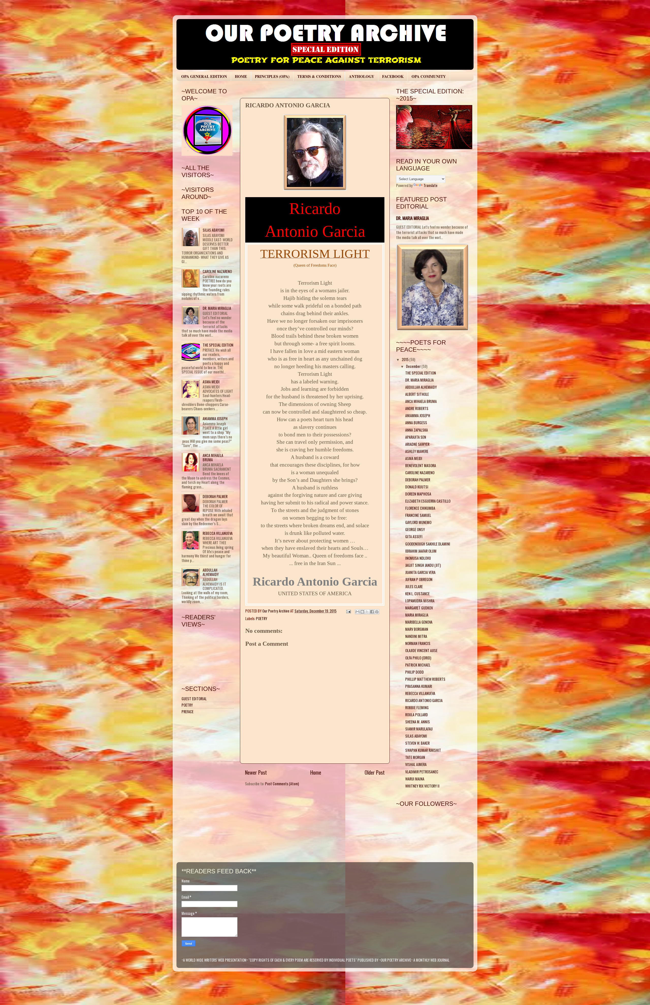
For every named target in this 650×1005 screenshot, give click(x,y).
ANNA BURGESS (416, 422)
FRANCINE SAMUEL (418, 515)
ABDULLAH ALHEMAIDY (211, 572)
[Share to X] (367, 611)
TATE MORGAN (415, 757)
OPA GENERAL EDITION (204, 76)
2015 (405, 359)
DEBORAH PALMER (215, 496)
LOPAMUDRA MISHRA (419, 600)
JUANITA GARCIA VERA (420, 572)
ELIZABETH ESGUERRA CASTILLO (427, 501)
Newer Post (256, 772)
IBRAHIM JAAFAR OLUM (420, 551)
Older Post (375, 772)
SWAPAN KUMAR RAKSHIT (423, 750)
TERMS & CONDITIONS (319, 76)
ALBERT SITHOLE (417, 394)
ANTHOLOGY (361, 76)
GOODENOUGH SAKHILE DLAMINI (427, 544)
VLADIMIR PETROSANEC (421, 771)
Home (315, 772)
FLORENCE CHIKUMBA (420, 508)
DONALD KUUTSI (416, 486)
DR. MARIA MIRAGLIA (217, 308)
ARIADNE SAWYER (417, 444)
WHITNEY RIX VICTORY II (422, 786)
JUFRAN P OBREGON (418, 579)
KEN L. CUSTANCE (417, 593)
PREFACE (187, 711)
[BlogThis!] (362, 611)
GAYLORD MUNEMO (418, 522)
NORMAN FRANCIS (417, 643)
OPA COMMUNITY (429, 76)
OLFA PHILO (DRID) (418, 657)
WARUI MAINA (414, 778)
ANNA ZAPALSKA (416, 430)
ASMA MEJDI (211, 381)
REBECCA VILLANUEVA (218, 533)
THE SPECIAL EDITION (218, 345)
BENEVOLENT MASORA (420, 465)
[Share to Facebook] (372, 611)
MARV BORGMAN (416, 629)
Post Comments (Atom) (282, 783)
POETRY (261, 618)
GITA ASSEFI (413, 536)
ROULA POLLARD (416, 714)
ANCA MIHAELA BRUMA (213, 457)
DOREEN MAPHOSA (418, 494)
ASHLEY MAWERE (416, 451)
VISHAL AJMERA (416, 764)
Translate (430, 185)
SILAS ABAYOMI (213, 230)
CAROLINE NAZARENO (217, 271)
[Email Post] (348, 611)
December (413, 366)
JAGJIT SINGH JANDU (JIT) (423, 565)
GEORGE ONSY (415, 529)
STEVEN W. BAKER (417, 743)
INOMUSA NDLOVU (418, 558)
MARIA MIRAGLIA (416, 615)
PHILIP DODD (414, 672)
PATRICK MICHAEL (417, 665)
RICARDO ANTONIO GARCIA (424, 700)
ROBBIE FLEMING (417, 707)
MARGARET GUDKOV (419, 607)
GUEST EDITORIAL (194, 698)
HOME (241, 76)
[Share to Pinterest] (376, 611)
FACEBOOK (393, 76)
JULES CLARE (414, 586)
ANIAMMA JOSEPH (215, 418)
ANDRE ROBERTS (416, 408)
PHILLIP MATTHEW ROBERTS (425, 679)
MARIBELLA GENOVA (418, 622)
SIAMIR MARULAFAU (419, 728)
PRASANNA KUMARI (418, 686)
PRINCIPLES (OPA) (272, 76)
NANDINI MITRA (416, 636)
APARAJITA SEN (415, 437)
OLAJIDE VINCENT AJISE (421, 650)
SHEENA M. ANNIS (417, 721)
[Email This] (357, 611)
